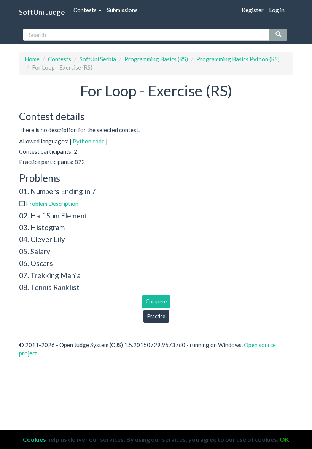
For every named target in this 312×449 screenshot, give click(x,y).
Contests (85, 9)
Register (253, 9)
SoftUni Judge (42, 12)
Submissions (122, 9)
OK (284, 439)
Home (32, 59)
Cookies (34, 439)
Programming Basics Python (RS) (238, 59)
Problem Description (52, 203)
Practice (156, 316)
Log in (277, 9)
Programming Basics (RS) (156, 59)
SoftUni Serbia (98, 59)
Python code (89, 141)
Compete (156, 301)
